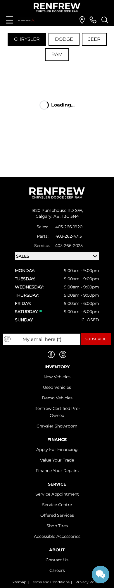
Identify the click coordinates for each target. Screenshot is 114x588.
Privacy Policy (87, 582)
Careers (57, 570)
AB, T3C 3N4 (66, 216)
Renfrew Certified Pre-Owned (57, 412)
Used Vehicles (57, 387)
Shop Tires (57, 525)
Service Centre (57, 504)
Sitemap (19, 582)
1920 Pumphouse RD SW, (57, 210)
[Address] (82, 20)
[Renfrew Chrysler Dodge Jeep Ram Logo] (57, 7)
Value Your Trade (57, 460)
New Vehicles (57, 376)
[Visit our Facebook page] (51, 354)
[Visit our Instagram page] (62, 354)
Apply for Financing (57, 449)
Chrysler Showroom (57, 426)
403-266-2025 (69, 245)
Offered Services (57, 515)
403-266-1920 (68, 226)
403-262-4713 (69, 236)
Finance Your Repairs (57, 470)
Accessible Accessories (57, 536)
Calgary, (44, 216)
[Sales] (92, 20)
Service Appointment (57, 494)
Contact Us (57, 559)
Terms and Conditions (50, 582)
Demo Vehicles (57, 398)
